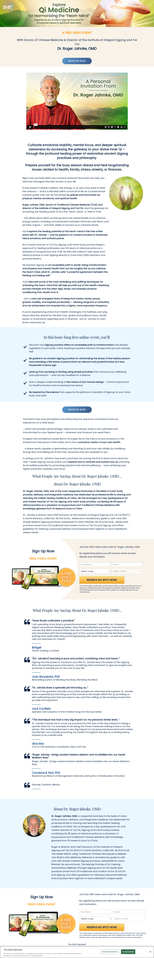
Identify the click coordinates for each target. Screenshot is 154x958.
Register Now (77, 61)
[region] (77, 952)
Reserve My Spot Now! (102, 580)
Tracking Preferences (110, 952)
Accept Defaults (128, 952)
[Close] (150, 951)
